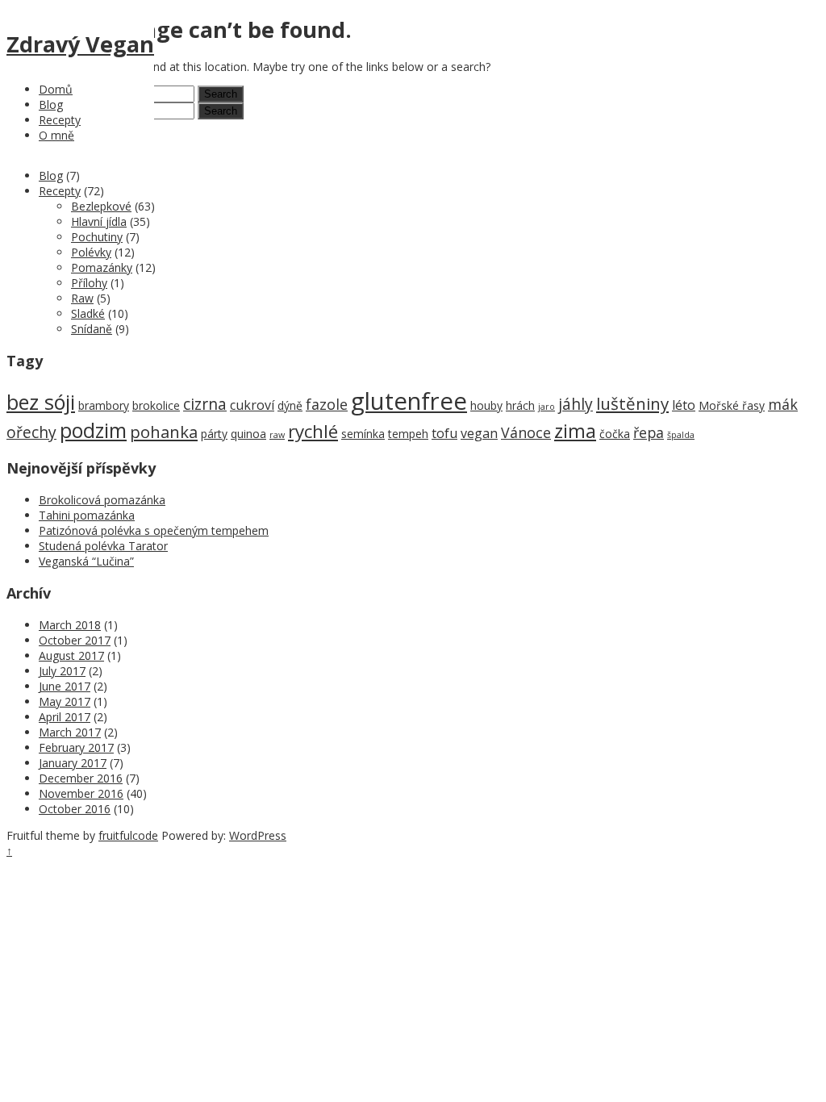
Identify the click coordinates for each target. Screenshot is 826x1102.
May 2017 (64, 701)
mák (783, 404)
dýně (289, 405)
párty (214, 433)
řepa (648, 432)
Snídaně (91, 328)
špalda (681, 434)
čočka (614, 433)
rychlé (313, 431)
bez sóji (40, 401)
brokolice (156, 405)
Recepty (60, 119)
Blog (51, 104)
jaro (546, 406)
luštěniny (632, 403)
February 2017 (76, 747)
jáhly (575, 404)
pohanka (164, 431)
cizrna (205, 404)
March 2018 (70, 624)
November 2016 (81, 793)
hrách (520, 405)
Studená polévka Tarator (103, 545)
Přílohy (89, 282)
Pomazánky (101, 267)
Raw (82, 298)
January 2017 (72, 762)
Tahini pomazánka (87, 515)
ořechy (31, 432)
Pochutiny (97, 236)
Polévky (91, 252)
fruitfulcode (128, 835)
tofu (444, 433)
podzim (93, 430)
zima (575, 431)
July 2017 (62, 670)
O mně (56, 135)
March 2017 (70, 732)
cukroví (252, 405)
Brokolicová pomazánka (102, 499)
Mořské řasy (732, 405)
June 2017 (64, 686)
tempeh (408, 433)
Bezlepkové (101, 206)
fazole (327, 404)
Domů (56, 89)
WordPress (257, 835)
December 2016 (81, 778)
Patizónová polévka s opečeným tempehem (154, 530)
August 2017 (71, 655)
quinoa (248, 433)
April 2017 (64, 716)
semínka (363, 433)
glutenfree (409, 401)
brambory (103, 405)
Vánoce (526, 432)
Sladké (88, 313)
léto (683, 405)
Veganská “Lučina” (86, 561)
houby (486, 405)
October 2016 (75, 808)
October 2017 (75, 640)
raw (277, 434)
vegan (479, 433)
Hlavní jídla (99, 221)
